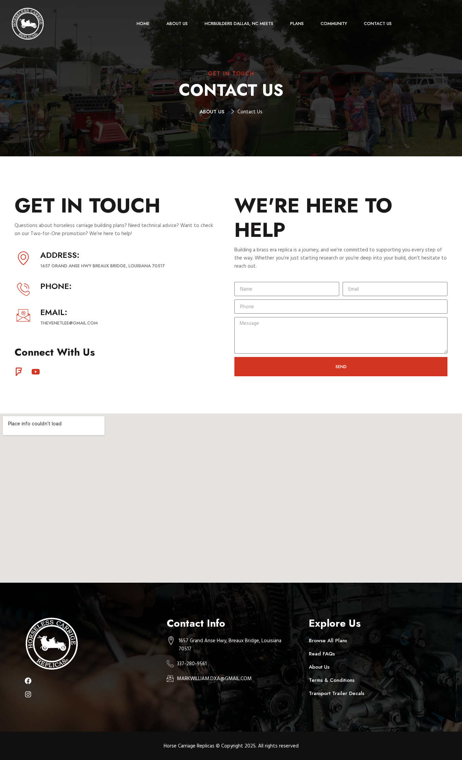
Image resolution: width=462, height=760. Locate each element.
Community (334, 23)
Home (143, 23)
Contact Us (378, 23)
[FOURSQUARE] (19, 371)
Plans (297, 23)
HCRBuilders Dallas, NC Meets (239, 23)
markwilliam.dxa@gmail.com (214, 678)
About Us (177, 23)
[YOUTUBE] (35, 371)
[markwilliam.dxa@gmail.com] (170, 678)
